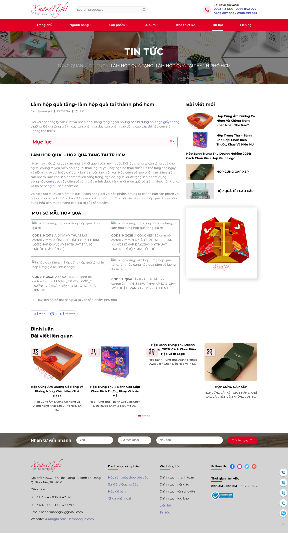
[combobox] (111, 9)
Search (144, 9)
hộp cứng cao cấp (53, 181)
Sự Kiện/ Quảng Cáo (123, 484)
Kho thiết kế (185, 25)
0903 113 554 (223, 9)
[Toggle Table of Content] (170, 141)
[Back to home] (50, 10)
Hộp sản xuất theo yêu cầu (128, 477)
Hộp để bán (117, 491)
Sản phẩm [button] (117, 25)
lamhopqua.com (81, 519)
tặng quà (59, 163)
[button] (283, 524)
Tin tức (217, 25)
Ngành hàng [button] (79, 25)
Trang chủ (44, 25)
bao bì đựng (140, 122)
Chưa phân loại (119, 498)
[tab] (139, 415)
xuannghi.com (55, 519)
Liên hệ (245, 25)
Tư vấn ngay (240, 440)
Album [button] (150, 25)
